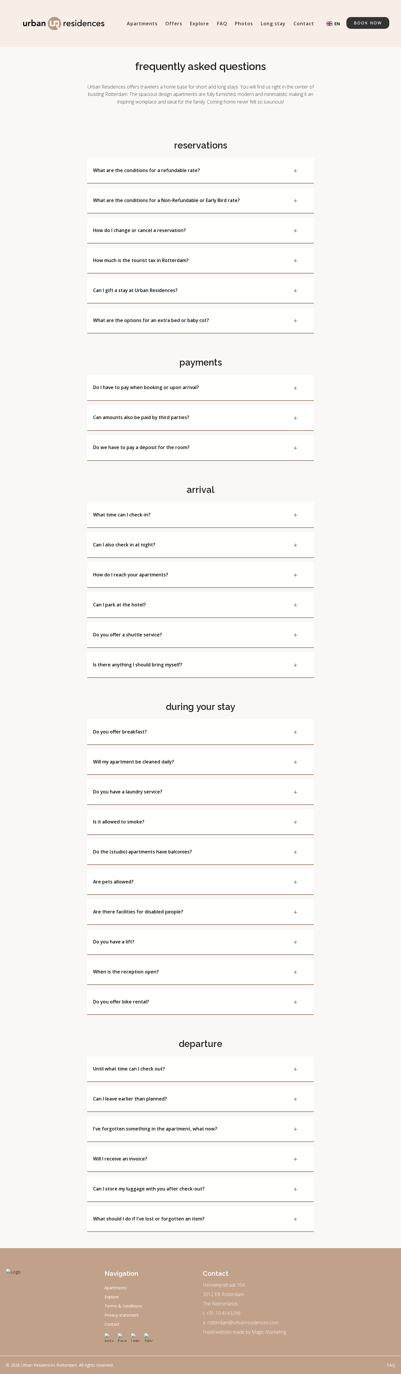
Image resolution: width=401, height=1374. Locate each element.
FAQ (222, 23)
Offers (173, 23)
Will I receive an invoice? (195, 1158)
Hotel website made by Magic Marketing (244, 1332)
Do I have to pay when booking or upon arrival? (195, 387)
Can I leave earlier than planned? (195, 1098)
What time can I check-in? (195, 514)
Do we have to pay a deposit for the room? (195, 447)
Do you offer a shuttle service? (195, 634)
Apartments (142, 23)
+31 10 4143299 (223, 1313)
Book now (368, 23)
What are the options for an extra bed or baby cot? (195, 320)
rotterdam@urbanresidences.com (243, 1322)
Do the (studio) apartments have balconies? (195, 851)
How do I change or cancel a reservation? (195, 230)
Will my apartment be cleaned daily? (195, 761)
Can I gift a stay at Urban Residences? (195, 290)
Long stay (273, 23)
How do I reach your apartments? (195, 574)
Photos (244, 23)
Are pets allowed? (195, 881)
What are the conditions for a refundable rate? (195, 170)
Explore (199, 23)
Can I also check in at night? (195, 544)
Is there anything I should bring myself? (195, 664)
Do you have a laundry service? (195, 791)
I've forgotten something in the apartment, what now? (195, 1128)
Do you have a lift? (195, 941)
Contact (304, 23)
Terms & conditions (123, 1306)
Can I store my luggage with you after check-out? (195, 1188)
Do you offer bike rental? (195, 1001)
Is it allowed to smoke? (195, 821)
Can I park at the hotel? (195, 604)
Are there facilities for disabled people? (195, 911)
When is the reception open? (195, 971)
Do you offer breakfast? (195, 731)
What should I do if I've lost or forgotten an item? (195, 1218)
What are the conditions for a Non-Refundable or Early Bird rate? (195, 200)
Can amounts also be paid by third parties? (195, 417)
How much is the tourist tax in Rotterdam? (195, 260)
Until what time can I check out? (195, 1068)
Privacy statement (122, 1315)
